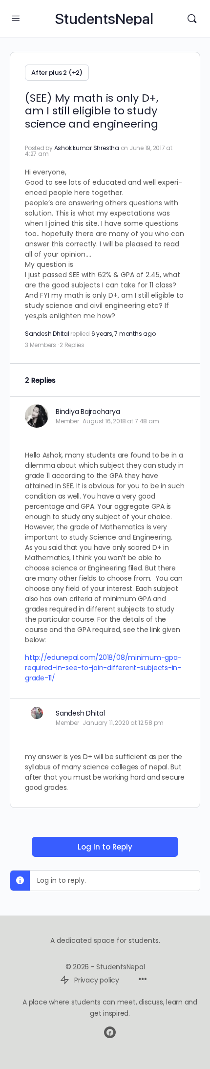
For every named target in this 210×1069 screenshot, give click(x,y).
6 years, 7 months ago (123, 333)
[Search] (192, 18)
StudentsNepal (104, 18)
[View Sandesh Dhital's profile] (36, 712)
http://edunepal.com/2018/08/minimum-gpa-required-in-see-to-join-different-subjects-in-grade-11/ (103, 668)
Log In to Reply (105, 847)
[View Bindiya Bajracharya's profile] (36, 416)
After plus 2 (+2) (57, 72)
